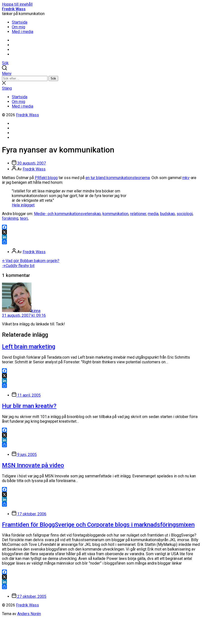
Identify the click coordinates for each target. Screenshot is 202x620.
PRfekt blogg (46, 177)
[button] (101, 73)
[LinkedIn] (101, 237)
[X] (101, 232)
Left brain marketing (28, 346)
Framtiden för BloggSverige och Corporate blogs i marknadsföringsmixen (98, 524)
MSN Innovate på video (33, 465)
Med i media (22, 31)
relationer (138, 213)
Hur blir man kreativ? (29, 405)
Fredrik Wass (14, 9)
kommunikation (115, 213)
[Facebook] (101, 227)
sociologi (185, 213)
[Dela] (101, 241)
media (153, 213)
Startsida (19, 22)
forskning (10, 218)
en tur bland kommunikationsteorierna (117, 177)
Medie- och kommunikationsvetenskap (67, 213)
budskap (167, 213)
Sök (53, 78)
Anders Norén (29, 613)
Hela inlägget (23, 205)
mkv (185, 177)
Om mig (18, 27)
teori (24, 218)
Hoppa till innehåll (17, 4)
